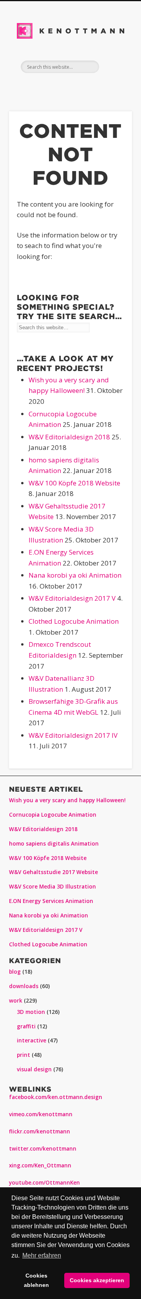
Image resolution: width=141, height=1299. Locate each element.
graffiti (26, 1026)
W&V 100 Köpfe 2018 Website (74, 482)
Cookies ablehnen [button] (36, 1280)
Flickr (69, 86)
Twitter (36, 86)
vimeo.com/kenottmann (40, 1114)
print (23, 1054)
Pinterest (53, 86)
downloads (23, 986)
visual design (34, 1069)
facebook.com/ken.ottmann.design (55, 1097)
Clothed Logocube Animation (74, 621)
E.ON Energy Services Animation (51, 901)
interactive (31, 1040)
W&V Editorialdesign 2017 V (72, 598)
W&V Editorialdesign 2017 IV (73, 735)
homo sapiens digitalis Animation (54, 843)
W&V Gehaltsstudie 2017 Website (53, 872)
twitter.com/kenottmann (42, 1148)
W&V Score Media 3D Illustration (52, 886)
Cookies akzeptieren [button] (97, 1280)
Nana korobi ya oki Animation (75, 575)
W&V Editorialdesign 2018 (69, 436)
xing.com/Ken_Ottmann (40, 1165)
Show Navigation (113, 67)
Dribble (118, 86)
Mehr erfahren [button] (41, 1255)
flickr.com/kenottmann (39, 1131)
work (15, 1000)
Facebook (20, 86)
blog (15, 971)
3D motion (31, 1011)
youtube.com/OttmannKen (44, 1182)
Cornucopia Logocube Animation (52, 814)
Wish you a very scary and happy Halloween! (67, 800)
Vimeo (86, 86)
